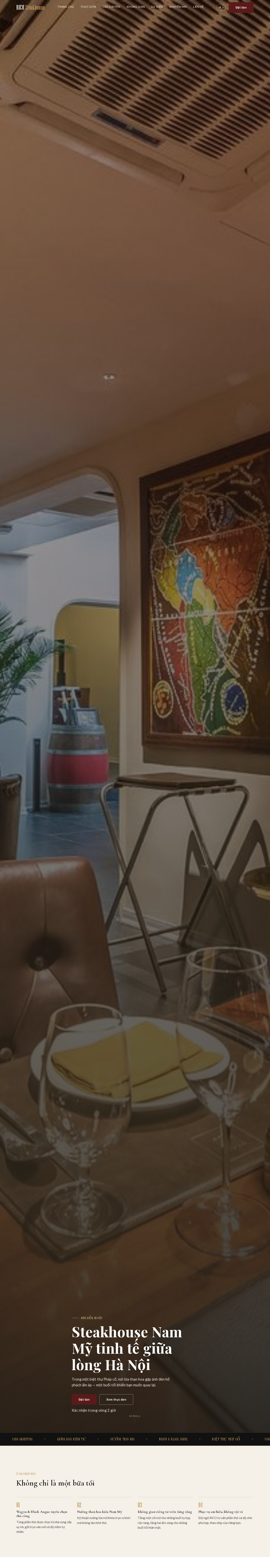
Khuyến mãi (178, 6)
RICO (30, 7)
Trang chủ (65, 6)
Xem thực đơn (116, 1399)
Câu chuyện (111, 6)
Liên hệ (198, 6)
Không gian (136, 6)
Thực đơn (88, 6)
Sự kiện (157, 6)
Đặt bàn (241, 7)
